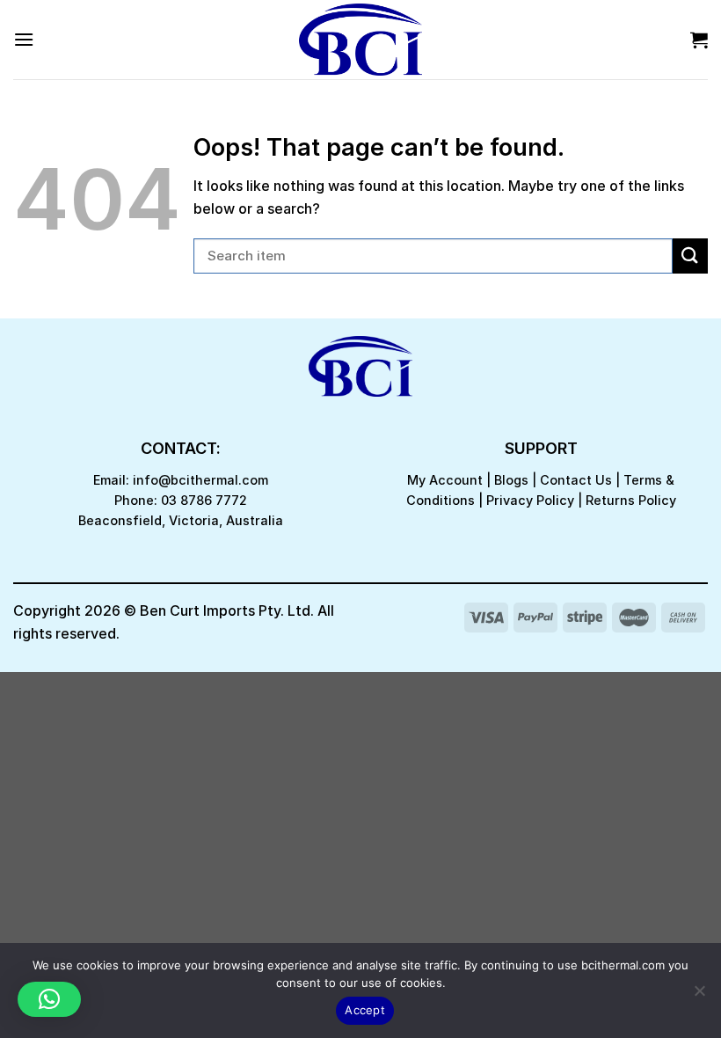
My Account (445, 479)
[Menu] (23, 39)
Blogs (511, 479)
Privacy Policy (530, 500)
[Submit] (690, 255)
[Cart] (699, 39)
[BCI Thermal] (360, 39)
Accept (365, 1010)
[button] (49, 999)
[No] (699, 996)
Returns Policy (631, 500)
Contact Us (576, 479)
